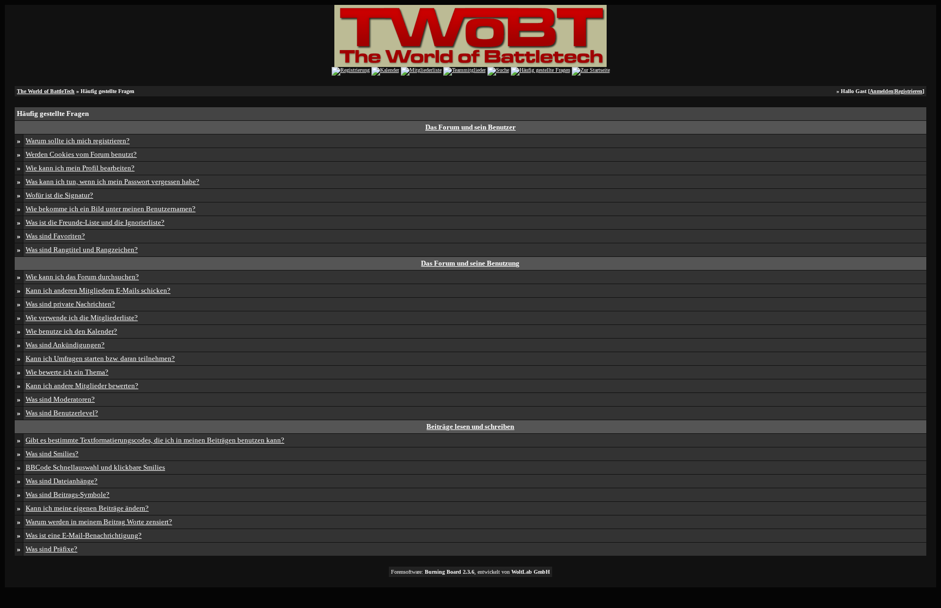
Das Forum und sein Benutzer (470, 127)
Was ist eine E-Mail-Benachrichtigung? (84, 535)
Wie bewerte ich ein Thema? (67, 372)
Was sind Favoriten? (55, 236)
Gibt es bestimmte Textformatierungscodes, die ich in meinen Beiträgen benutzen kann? (155, 440)
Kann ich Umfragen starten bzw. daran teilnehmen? (100, 358)
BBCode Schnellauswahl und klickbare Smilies (95, 467)
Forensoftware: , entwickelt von (470, 572)
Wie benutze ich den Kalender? (71, 331)
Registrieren (908, 91)
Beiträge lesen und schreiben (470, 426)
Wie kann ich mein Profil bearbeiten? (80, 168)
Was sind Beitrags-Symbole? (67, 494)
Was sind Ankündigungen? (65, 345)
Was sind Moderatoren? (60, 399)
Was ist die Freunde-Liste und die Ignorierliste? (95, 222)
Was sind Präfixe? (51, 549)
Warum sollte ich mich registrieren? (78, 141)
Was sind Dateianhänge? (61, 481)
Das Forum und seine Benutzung (470, 263)
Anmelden (882, 91)
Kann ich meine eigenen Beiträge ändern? (87, 508)
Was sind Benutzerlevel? (62, 413)
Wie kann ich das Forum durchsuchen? (82, 277)
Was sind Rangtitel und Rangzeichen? (82, 249)
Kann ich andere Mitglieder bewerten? (82, 386)
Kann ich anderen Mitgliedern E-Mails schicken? (98, 290)
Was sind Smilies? (52, 454)
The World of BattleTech (46, 91)
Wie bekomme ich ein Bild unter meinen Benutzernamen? (110, 209)
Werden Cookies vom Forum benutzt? (81, 154)
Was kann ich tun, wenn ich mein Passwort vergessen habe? (112, 181)
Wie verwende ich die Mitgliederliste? (82, 318)
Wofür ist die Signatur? (59, 195)
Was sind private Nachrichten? (70, 304)
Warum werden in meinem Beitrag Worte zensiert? (99, 522)
